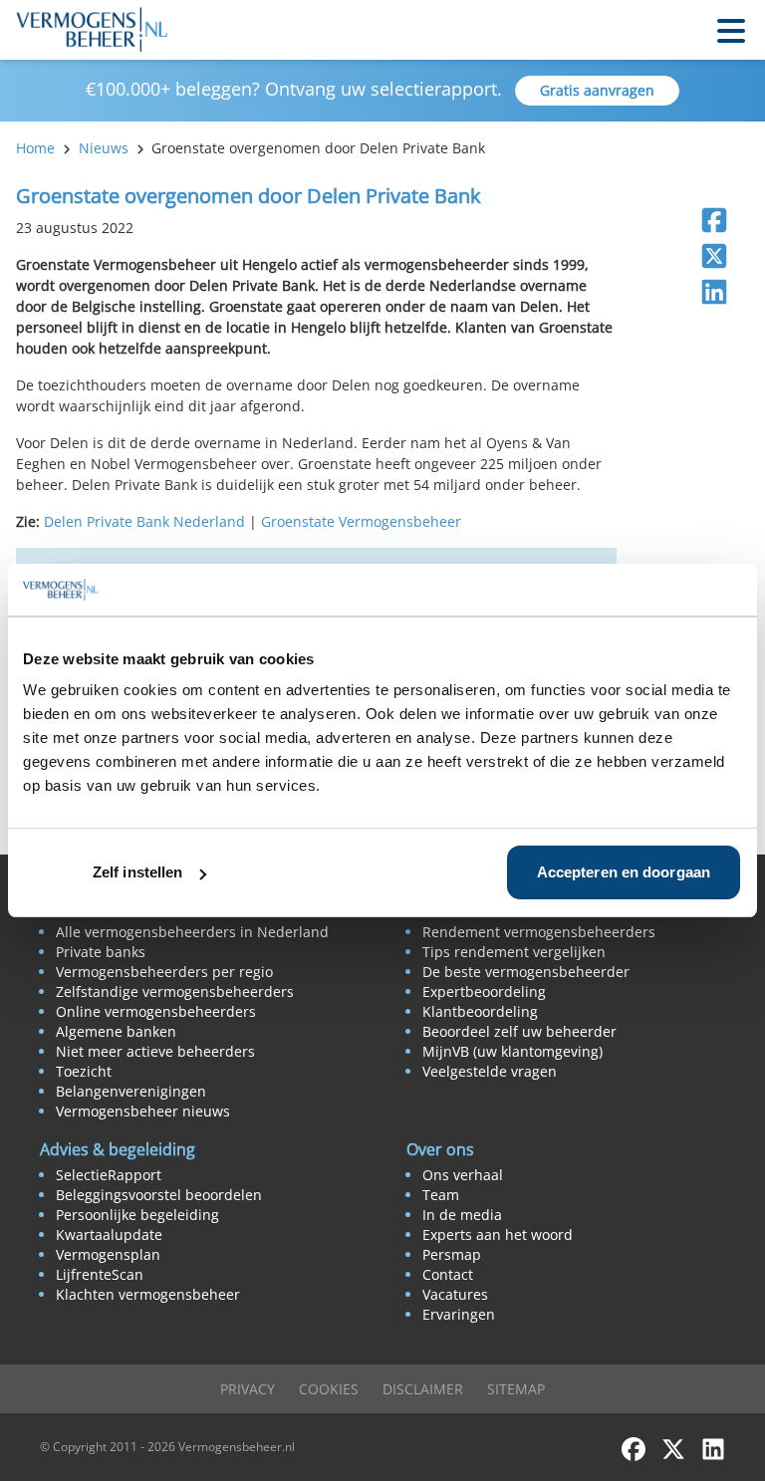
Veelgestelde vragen (489, 1071)
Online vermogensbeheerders (156, 1011)
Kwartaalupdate (109, 1234)
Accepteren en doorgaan (623, 872)
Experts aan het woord (497, 1234)
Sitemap (516, 1388)
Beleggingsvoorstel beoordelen (159, 1194)
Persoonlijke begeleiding (137, 1214)
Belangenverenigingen (131, 1091)
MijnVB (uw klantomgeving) (512, 1051)
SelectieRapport (108, 1174)
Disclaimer (422, 1388)
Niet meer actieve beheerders (155, 1051)
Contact (447, 1274)
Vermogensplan (108, 1254)
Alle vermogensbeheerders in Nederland (192, 931)
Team (440, 1194)
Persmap (451, 1254)
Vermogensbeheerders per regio (164, 971)
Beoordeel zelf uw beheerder (519, 1031)
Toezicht (84, 1071)
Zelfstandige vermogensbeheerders (175, 991)
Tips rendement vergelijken (514, 951)
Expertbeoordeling (484, 991)
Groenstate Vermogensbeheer (361, 521)
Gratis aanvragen (597, 90)
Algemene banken (116, 1031)
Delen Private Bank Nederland (146, 521)
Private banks (100, 951)
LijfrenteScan (99, 1274)
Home (35, 147)
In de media (462, 1214)
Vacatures (455, 1294)
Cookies (329, 1388)
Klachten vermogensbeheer (148, 1294)
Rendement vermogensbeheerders (538, 931)
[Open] (731, 29)
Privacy (247, 1388)
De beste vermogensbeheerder (526, 971)
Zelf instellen (137, 872)
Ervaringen (458, 1314)
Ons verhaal (462, 1174)
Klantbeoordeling (480, 1011)
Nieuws (103, 147)
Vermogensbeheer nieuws (143, 1111)
